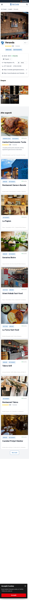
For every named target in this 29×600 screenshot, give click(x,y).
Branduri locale (7, 138)
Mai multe (14, 452)
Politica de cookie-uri (7, 591)
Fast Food (5, 326)
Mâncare (9, 49)
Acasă (5, 9)
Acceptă (13, 595)
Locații (10, 9)
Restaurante (17, 49)
